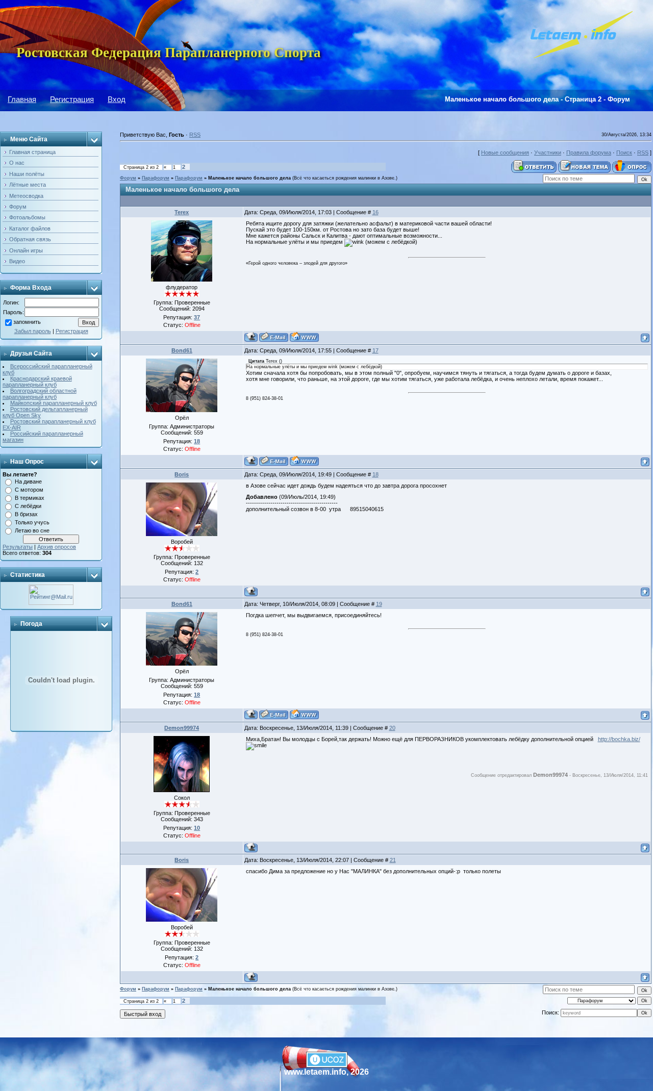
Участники (547, 152)
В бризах (26, 514)
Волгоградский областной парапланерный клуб (40, 394)
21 (393, 860)
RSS (194, 135)
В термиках (29, 498)
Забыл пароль (32, 331)
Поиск (624, 152)
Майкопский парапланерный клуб (53, 403)
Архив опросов (56, 547)
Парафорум (155, 178)
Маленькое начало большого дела (249, 178)
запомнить (27, 322)
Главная (22, 99)
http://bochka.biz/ (619, 739)
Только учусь (32, 522)
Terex (181, 212)
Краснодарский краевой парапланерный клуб (37, 381)
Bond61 (181, 350)
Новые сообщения (505, 152)
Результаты (18, 547)
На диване (28, 481)
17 (375, 350)
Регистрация (72, 99)
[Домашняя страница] (304, 337)
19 (379, 604)
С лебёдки (28, 506)
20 (392, 728)
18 (375, 474)
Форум (128, 178)
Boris (181, 474)
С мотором (29, 490)
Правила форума (588, 152)
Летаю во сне (32, 530)
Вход (116, 99)
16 (375, 212)
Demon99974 (181, 728)
